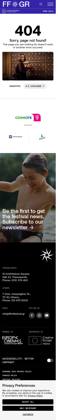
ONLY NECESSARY (28, 408)
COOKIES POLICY (9, 375)
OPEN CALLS (48, 11)
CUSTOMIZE (28, 414)
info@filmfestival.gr (13, 313)
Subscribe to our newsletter (22, 224)
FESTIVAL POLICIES (11, 379)
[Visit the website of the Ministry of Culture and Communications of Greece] (10, 11)
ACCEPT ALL (28, 401)
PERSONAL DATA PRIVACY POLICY (17, 371)
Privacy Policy (35, 395)
